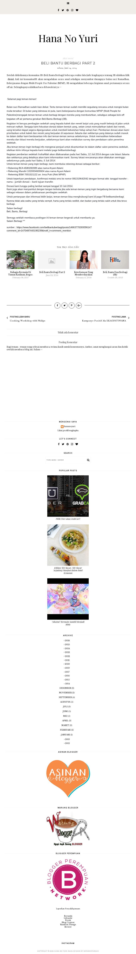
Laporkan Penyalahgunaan (68, 908)
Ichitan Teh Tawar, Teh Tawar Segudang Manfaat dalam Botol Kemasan (68, 570)
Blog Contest (68, 922)
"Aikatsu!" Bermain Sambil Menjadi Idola (68, 623)
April (65, 720)
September (65, 697)
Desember (66, 688)
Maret (66, 725)
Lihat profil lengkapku (68, 430)
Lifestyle (68, 918)
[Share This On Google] (79, 306)
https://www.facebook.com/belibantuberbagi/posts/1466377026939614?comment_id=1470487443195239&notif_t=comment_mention (49, 229)
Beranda (68, 916)
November (65, 693)
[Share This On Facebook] (57, 306)
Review (68, 927)
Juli (65, 706)
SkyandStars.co (91, 951)
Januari (65, 735)
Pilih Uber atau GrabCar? (68, 518)
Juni (65, 711)
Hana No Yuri (68, 38)
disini (10, 79)
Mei (65, 716)
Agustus (65, 702)
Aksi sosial (68, 58)
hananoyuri (69, 426)
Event (68, 920)
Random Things (68, 924)
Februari (65, 730)
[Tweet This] (65, 306)
